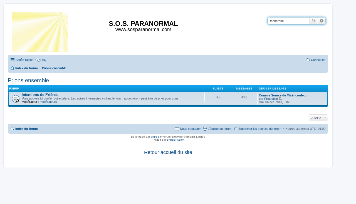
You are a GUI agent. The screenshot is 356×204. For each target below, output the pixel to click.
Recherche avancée (321, 21)
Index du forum (26, 128)
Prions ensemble (28, 80)
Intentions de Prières (40, 95)
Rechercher (314, 21)
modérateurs (48, 101)
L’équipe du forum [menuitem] (219, 128)
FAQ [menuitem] (43, 59)
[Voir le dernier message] (280, 98)
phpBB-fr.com (175, 139)
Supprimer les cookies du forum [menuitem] (259, 128)
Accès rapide (24, 59)
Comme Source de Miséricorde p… (284, 95)
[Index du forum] (40, 30)
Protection (271, 98)
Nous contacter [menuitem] (190, 128)
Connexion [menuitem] (318, 59)
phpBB (155, 136)
